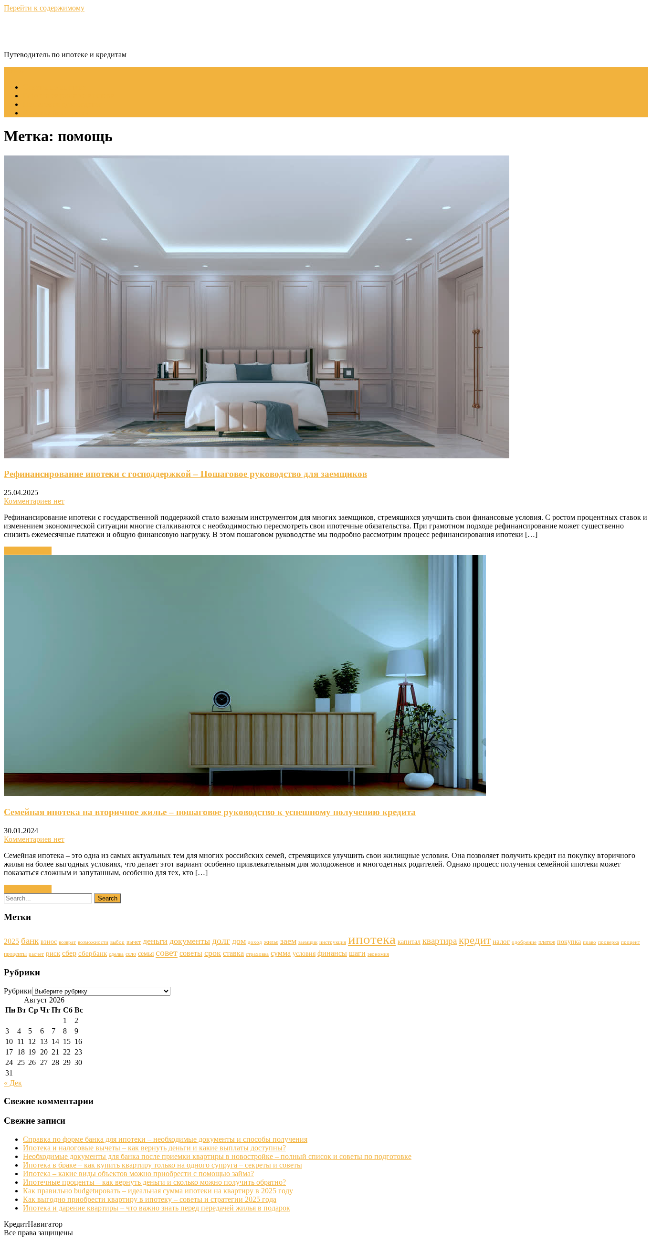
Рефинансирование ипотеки (69, 96)
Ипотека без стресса (55, 113)
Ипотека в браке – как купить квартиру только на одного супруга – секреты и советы (162, 1165)
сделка (116, 954)
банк (30, 941)
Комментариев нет (34, 501)
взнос (49, 941)
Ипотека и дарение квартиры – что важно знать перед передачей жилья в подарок (156, 1208)
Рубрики (18, 991)
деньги (155, 941)
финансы (332, 953)
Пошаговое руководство (62, 104)
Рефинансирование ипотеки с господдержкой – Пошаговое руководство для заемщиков (185, 474)
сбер (69, 953)
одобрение (524, 942)
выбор (117, 942)
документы (189, 941)
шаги (357, 953)
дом (239, 941)
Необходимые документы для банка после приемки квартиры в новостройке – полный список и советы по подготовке (217, 1156)
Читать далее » (28, 551)
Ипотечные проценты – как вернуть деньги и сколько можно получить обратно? (154, 1182)
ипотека (372, 939)
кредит (475, 940)
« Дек (13, 1083)
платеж (546, 942)
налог (501, 941)
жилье (271, 942)
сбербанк (92, 953)
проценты (15, 954)
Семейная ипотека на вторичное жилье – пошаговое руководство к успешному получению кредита (210, 812)
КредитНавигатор (66, 31)
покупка (569, 941)
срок (212, 953)
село (131, 954)
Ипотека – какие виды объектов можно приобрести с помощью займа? (138, 1173)
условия (304, 953)
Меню (14, 71)
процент (630, 942)
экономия (378, 954)
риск (53, 953)
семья (146, 953)
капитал (409, 941)
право (589, 942)
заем (288, 941)
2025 (11, 941)
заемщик (307, 942)
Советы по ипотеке (54, 87)
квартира (439, 941)
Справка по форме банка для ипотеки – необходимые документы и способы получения (165, 1139)
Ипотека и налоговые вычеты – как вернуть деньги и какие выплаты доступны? (154, 1148)
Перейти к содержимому (44, 8)
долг (221, 940)
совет (167, 952)
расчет (36, 954)
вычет (133, 942)
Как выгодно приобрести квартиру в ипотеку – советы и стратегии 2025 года (149, 1199)
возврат (67, 942)
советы (190, 953)
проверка (608, 942)
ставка (233, 953)
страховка (257, 954)
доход (255, 942)
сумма (281, 953)
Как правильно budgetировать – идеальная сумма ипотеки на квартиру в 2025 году (158, 1191)
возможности (93, 942)
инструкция (332, 942)
